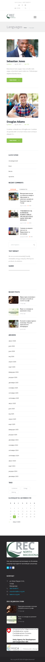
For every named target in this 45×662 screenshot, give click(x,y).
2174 (27, 64)
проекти (11, 177)
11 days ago (22, 303)
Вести (10, 171)
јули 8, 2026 (23, 329)
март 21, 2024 (23, 205)
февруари (13, 372)
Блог (10, 166)
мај (11, 356)
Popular (13, 189)
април (12, 362)
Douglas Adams (16, 121)
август (12, 341)
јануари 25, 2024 (24, 236)
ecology (25, 488)
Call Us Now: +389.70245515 (22, 2)
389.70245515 (14, 588)
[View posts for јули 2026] (10, 522)
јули (12, 346)
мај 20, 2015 (18, 64)
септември (14, 398)
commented (23, 189)
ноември (13, 388)
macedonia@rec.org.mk (17, 591)
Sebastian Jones (16, 61)
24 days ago (22, 313)
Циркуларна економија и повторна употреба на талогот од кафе (27, 298)
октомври (13, 393)
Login (18, 8)
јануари (13, 377)
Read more (13, 80)
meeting (14, 492)
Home (25, 27)
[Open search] (25, 8)
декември (13, 383)
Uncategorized (13, 161)
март (12, 367)
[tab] (13, 189)
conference (14, 488)
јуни (12, 351)
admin (10, 64)
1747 (27, 124)
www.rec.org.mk (15, 594)
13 (22, 511)
